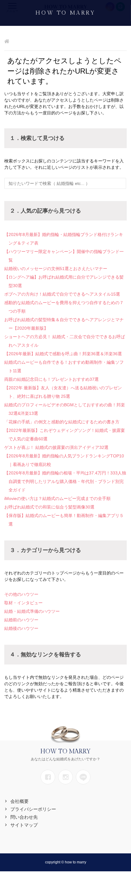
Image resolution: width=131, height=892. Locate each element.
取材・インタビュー (23, 602)
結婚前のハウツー (21, 619)
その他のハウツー (21, 594)
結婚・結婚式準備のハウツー (32, 611)
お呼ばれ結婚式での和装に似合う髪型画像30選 (49, 507)
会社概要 (19, 801)
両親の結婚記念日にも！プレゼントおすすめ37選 (51, 379)
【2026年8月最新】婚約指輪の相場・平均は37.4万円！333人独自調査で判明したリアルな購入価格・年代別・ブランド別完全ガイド (65, 481)
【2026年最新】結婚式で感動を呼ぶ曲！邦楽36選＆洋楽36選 (63, 353)
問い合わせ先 (24, 817)
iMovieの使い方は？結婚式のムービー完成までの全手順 (57, 498)
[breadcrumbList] (6, 41)
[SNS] (48, 777)
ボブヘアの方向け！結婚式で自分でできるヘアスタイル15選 (62, 294)
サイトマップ (24, 825)
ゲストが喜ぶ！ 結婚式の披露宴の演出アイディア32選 (56, 447)
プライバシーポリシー (33, 809)
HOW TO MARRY (65, 13)
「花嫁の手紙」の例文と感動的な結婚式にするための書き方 (61, 421)
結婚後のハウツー (21, 628)
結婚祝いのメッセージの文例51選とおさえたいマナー (55, 268)
